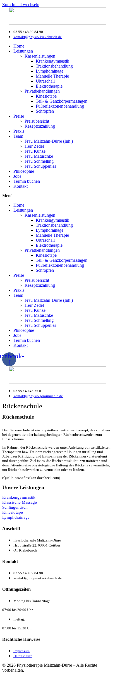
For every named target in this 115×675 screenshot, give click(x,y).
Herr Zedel (34, 146)
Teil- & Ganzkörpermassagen (61, 101)
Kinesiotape (46, 96)
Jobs (17, 176)
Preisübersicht (37, 121)
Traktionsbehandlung (54, 66)
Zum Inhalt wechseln (20, 4)
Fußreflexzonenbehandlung (60, 106)
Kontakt (20, 186)
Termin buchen (26, 181)
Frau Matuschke (39, 156)
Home (18, 46)
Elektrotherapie (49, 86)
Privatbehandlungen (42, 91)
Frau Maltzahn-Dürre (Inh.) (49, 141)
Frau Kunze (35, 151)
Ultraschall (45, 81)
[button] (57, 195)
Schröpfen (45, 111)
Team (18, 136)
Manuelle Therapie (52, 76)
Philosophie (23, 171)
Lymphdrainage (49, 71)
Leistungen (23, 51)
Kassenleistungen (40, 56)
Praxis (18, 131)
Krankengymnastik (52, 61)
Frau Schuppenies (40, 166)
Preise (18, 116)
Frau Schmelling (39, 161)
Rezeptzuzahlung (40, 126)
